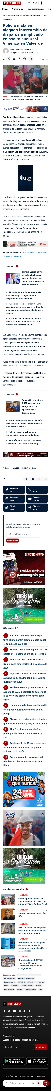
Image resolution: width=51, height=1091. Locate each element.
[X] (37, 490)
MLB (40, 989)
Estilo (6, 985)
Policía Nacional (29, 468)
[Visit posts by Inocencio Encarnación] (6, 51)
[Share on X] (8, 58)
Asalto (16, 468)
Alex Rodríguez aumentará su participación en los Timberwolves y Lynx (22, 733)
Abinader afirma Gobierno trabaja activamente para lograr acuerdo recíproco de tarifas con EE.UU (23, 295)
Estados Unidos (27, 985)
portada (38, 985)
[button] (29, 3)
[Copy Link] (19, 58)
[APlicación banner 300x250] (24, 567)
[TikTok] (24, 1011)
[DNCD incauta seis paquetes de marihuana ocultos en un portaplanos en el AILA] (8, 928)
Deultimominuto (9, 978)
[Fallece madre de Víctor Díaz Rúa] (8, 914)
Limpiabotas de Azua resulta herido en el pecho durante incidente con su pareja (25, 709)
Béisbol (19, 989)
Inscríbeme (12, 540)
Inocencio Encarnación (22, 49)
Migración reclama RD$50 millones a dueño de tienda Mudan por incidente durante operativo (25, 677)
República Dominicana (26, 978)
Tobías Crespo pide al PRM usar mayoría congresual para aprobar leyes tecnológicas (32, 406)
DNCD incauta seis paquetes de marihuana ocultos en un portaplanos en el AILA (32, 930)
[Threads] (37, 508)
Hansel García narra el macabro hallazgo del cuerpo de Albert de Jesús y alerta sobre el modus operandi (33, 278)
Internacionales (34, 975)
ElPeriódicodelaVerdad (26, 982)
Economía (14, 985)
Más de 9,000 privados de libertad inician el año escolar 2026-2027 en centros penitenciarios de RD (23, 321)
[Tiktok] (14, 508)
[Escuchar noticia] (30, 59)
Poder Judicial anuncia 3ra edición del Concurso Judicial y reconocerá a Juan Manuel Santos (24, 423)
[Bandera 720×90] (25, 108)
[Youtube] (37, 499)
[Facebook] (14, 490)
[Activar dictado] (39, 1083)
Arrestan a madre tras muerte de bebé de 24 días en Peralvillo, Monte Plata (23, 761)
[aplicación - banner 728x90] (25, 454)
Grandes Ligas (31, 989)
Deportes (41, 982)
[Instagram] (14, 499)
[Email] (14, 58)
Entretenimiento (9, 982)
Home (5, 15)
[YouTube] (14, 1011)
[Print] (24, 58)
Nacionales (7, 20)
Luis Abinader (9, 989)
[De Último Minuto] (12, 3)
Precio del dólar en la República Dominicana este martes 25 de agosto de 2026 (25, 663)
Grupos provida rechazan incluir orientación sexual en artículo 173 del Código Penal (32, 901)
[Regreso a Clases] (24, 789)
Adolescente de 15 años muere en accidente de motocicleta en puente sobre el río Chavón (24, 747)
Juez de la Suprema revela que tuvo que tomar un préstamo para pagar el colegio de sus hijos (24, 639)
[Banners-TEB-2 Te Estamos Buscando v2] (25, 244)
